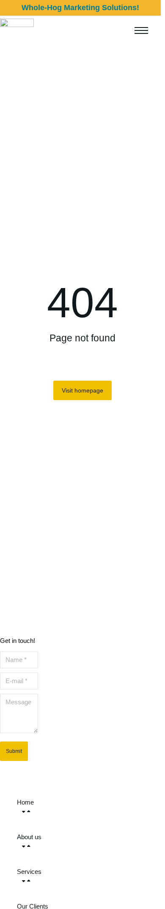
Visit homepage (82, 390)
